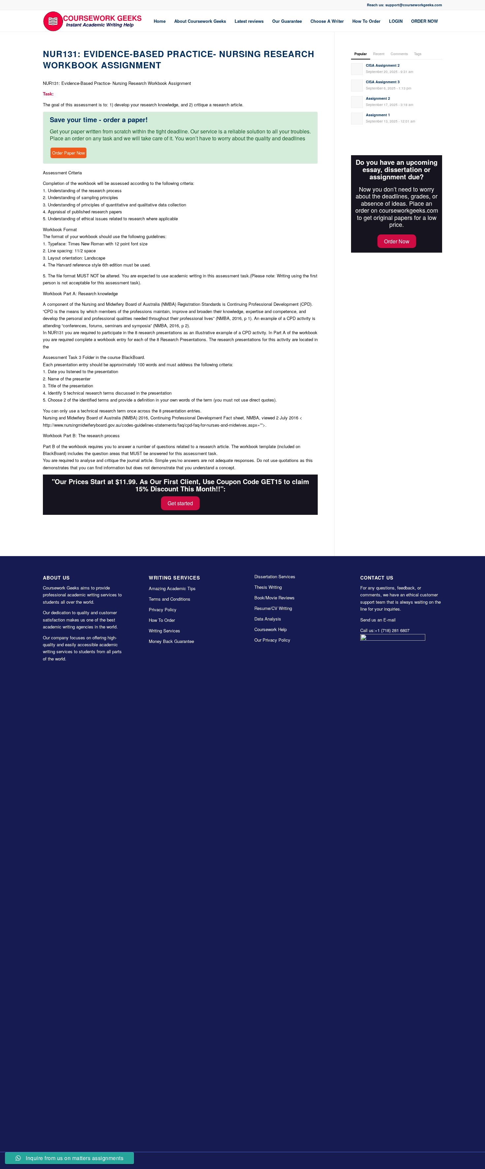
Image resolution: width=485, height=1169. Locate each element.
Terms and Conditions (169, 599)
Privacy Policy (163, 609)
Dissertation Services (274, 576)
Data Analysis (267, 619)
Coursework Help (270, 629)
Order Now (396, 241)
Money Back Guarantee (171, 641)
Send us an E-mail (378, 620)
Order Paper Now (68, 153)
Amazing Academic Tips (172, 588)
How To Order (162, 620)
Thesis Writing (268, 587)
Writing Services (164, 630)
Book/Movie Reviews (274, 597)
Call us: (367, 630)
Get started (180, 503)
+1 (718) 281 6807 (392, 630)
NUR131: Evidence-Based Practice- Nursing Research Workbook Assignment (178, 59)
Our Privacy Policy (272, 640)
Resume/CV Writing (273, 608)
